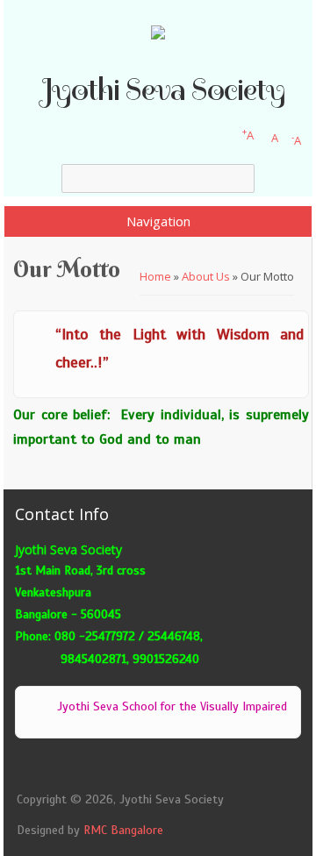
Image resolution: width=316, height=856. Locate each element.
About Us (206, 276)
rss (84, 770)
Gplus (148, 770)
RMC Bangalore (123, 830)
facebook (106, 770)
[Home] (158, 35)
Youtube (232, 770)
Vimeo (211, 770)
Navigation (158, 221)
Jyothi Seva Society (162, 89)
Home (155, 276)
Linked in (169, 770)
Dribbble (190, 770)
